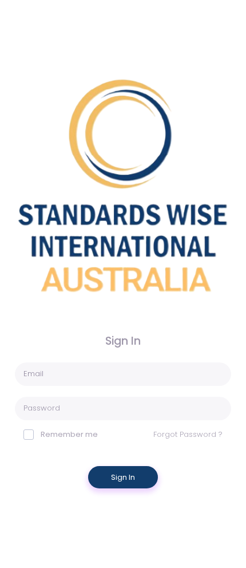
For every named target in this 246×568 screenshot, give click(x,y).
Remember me (69, 434)
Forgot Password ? (188, 434)
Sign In (123, 477)
